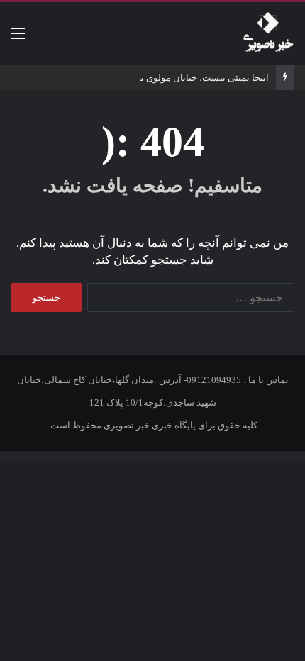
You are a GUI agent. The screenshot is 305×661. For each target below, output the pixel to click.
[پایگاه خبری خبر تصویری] (268, 33)
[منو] (18, 39)
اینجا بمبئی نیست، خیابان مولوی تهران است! (183, 77)
